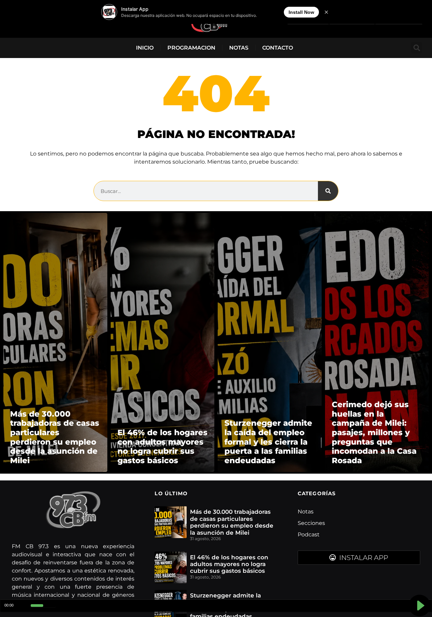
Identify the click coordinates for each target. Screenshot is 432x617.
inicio (145, 48)
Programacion (191, 48)
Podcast (309, 534)
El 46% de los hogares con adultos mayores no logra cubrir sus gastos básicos (229, 564)
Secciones (311, 523)
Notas (238, 48)
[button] (416, 47)
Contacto (277, 48)
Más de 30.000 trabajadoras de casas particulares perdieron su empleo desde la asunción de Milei (231, 522)
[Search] (328, 191)
